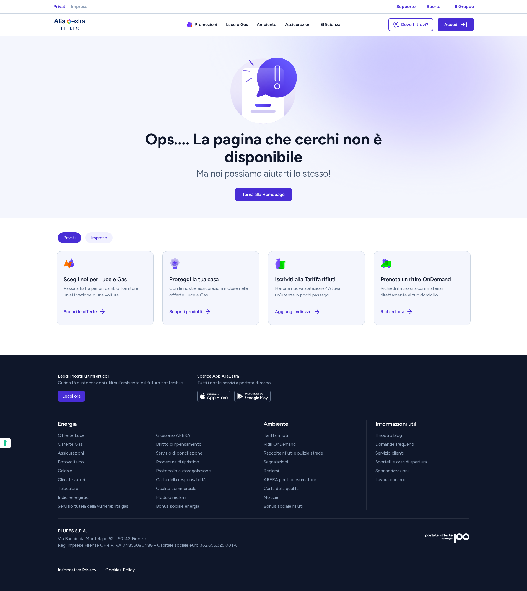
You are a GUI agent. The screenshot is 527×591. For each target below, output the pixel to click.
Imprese (79, 6)
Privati (59, 6)
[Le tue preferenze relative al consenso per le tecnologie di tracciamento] (5, 443)
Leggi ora (71, 396)
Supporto (406, 6)
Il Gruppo (464, 6)
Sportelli (435, 6)
